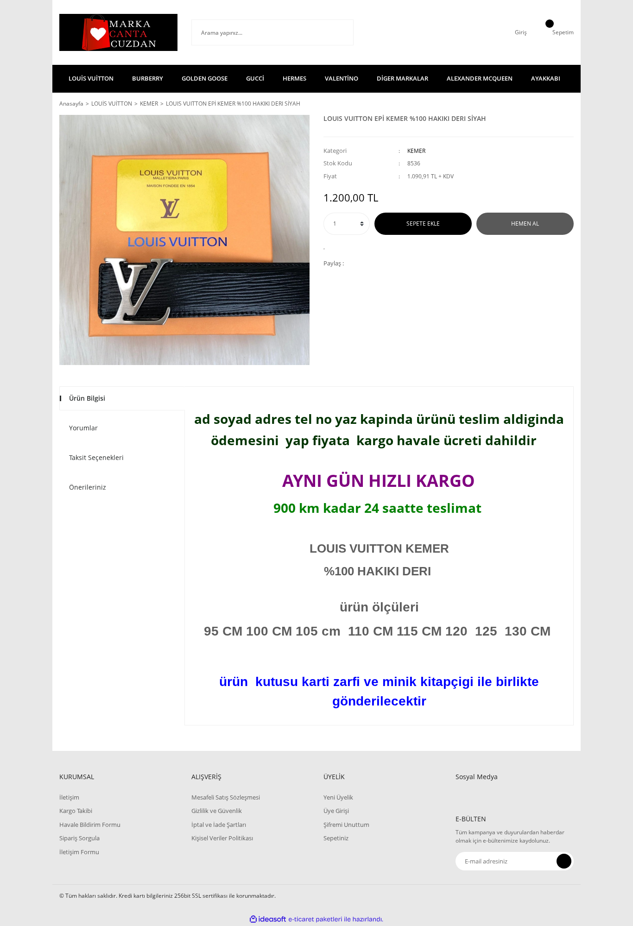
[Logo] (119, 32)
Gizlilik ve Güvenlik (216, 810)
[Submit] (564, 861)
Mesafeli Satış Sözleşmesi (225, 797)
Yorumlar (83, 427)
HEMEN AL (525, 223)
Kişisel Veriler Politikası (222, 838)
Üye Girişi (336, 810)
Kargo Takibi (75, 810)
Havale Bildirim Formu (89, 824)
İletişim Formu (79, 852)
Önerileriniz (87, 487)
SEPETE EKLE (423, 223)
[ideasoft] (267, 919)
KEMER (416, 151)
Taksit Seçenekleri (96, 457)
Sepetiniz (335, 838)
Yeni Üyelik (338, 797)
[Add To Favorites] (326, 245)
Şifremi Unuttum (346, 824)
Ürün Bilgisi (87, 398)
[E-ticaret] (315, 919)
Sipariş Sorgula (79, 838)
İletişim (69, 797)
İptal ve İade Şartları (218, 824)
